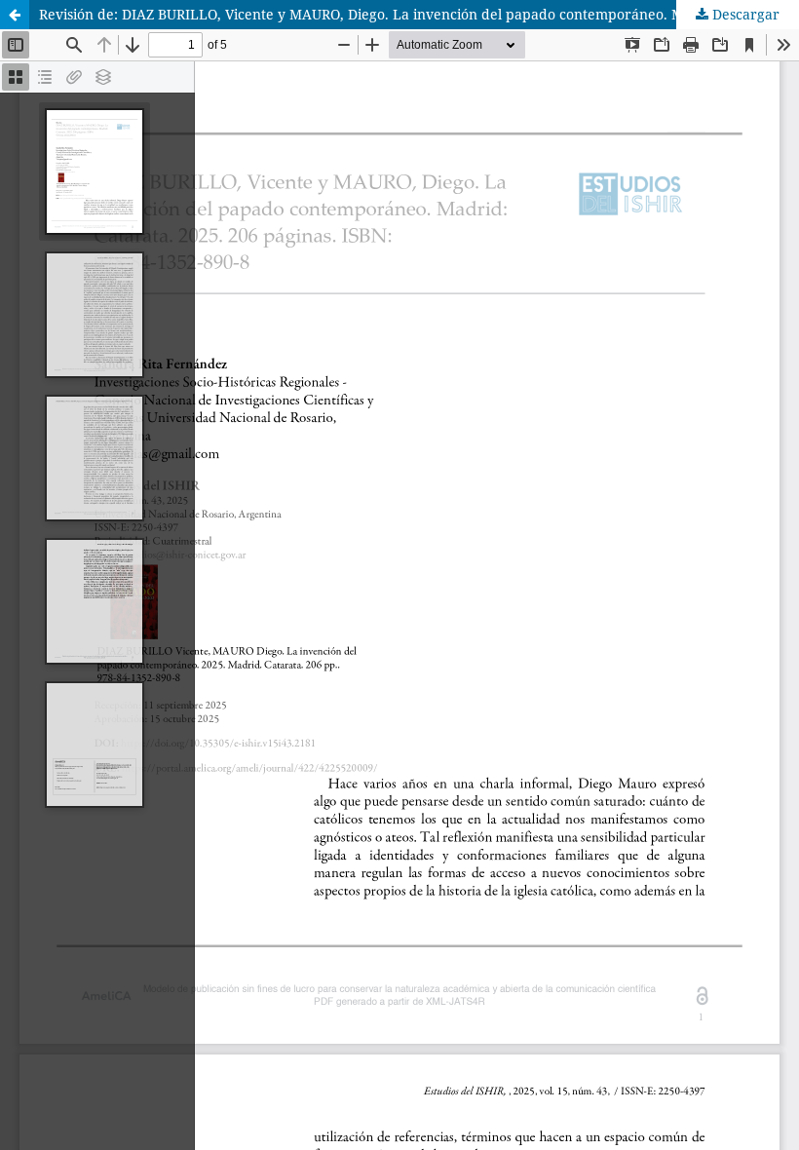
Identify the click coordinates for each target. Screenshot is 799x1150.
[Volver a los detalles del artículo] (14, 14)
